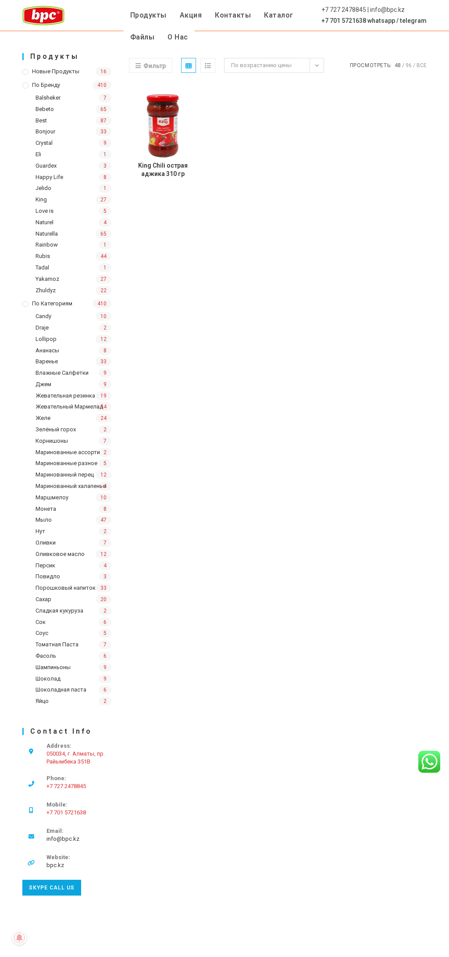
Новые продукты (55, 71)
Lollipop (46, 339)
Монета (46, 508)
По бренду (46, 85)
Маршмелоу (52, 497)
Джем (43, 384)
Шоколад (48, 678)
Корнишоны (52, 440)
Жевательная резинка (65, 395)
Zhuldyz (46, 290)
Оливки (46, 542)
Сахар (43, 599)
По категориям (52, 303)
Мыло (44, 519)
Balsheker (48, 97)
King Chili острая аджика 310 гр (163, 170)
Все (422, 65)
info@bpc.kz (62, 838)
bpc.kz (55, 865)
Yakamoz (47, 279)
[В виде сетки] (188, 65)
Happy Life (49, 177)
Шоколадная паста (61, 689)
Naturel (44, 222)
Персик (45, 565)
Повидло (48, 576)
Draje (42, 327)
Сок (41, 622)
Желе (43, 418)
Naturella (47, 233)
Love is (44, 211)
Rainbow (47, 244)
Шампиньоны (53, 667)
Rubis (43, 256)
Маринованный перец (65, 474)
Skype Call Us (52, 888)
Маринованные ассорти (68, 452)
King (41, 199)
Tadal (42, 267)
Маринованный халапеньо (71, 486)
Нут (40, 531)
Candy (43, 316)
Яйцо (42, 701)
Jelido (43, 188)
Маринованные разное (66, 463)
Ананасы (47, 350)
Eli (38, 154)
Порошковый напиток (66, 587)
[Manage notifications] (19, 938)
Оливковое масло (60, 554)
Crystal (44, 143)
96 (409, 65)
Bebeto (45, 109)
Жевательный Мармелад (69, 406)
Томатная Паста (57, 644)
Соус (42, 633)
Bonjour (45, 131)
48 (398, 65)
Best (41, 120)
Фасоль (46, 655)
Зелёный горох (56, 429)
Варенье (47, 361)
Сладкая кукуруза (59, 610)
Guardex (46, 165)
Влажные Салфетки (62, 372)
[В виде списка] (207, 65)
